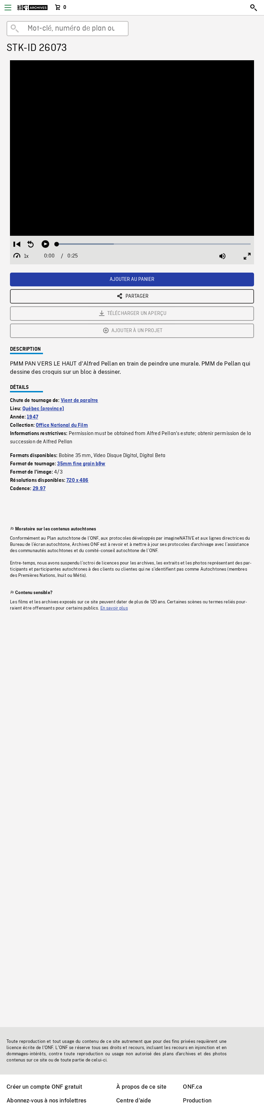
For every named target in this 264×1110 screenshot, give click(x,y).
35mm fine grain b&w (81, 464)
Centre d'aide (133, 1100)
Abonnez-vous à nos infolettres (46, 1100)
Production (197, 1100)
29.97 (39, 488)
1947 (32, 417)
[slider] (154, 244)
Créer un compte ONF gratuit (44, 1086)
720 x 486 (77, 480)
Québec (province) (43, 409)
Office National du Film (62, 425)
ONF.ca (192, 1086)
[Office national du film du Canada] (32, 7)
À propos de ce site (141, 1086)
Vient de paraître (79, 400)
